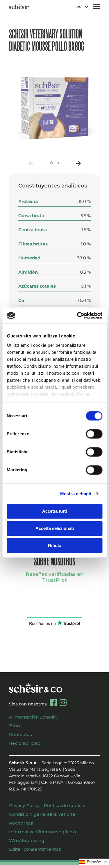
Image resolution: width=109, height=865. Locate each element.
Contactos (20, 734)
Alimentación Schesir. (33, 717)
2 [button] (58, 163)
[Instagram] (63, 702)
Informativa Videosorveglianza (43, 831)
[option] (54, 108)
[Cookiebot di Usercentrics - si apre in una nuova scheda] (77, 315)
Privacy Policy (24, 805)
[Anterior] (30, 163)
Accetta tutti (54, 511)
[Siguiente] (78, 163)
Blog (14, 725)
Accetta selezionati (54, 528)
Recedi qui (21, 823)
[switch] (94, 433)
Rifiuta (54, 545)
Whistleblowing (26, 840)
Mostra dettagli (75, 493)
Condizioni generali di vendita (42, 814)
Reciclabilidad (25, 743)
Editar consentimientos (35, 849)
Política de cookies (65, 805)
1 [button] (51, 162)
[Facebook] (53, 702)
